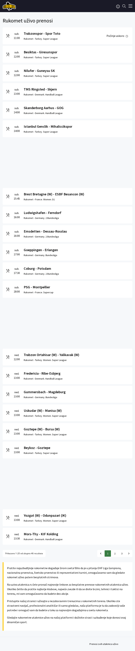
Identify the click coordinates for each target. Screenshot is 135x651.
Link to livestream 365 (10, 6)
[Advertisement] (67, 161)
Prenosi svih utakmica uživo (103, 644)
